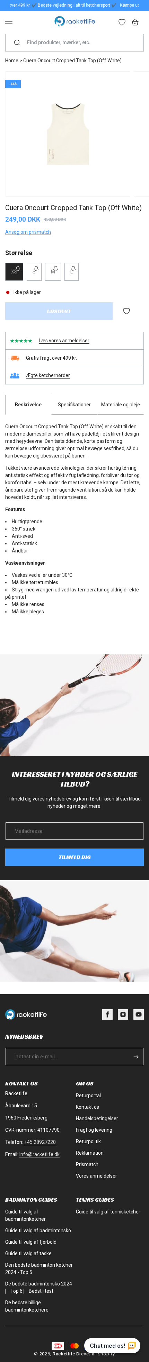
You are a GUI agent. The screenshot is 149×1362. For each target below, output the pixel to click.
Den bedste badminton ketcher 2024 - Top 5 (39, 1268)
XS (17, 275)
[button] (8, 22)
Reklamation (90, 1153)
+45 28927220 (40, 1142)
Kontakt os (87, 1107)
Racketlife (64, 1353)
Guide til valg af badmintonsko (38, 1230)
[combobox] (77, 42)
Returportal (88, 1095)
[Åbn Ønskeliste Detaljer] (122, 23)
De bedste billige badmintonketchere (27, 1306)
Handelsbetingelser (97, 1118)
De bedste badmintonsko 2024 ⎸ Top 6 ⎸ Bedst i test (38, 1287)
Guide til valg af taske (28, 1253)
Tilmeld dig (75, 857)
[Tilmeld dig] (135, 1057)
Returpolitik (88, 1141)
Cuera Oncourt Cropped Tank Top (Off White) (72, 60)
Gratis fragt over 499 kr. (51, 358)
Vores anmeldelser (96, 1176)
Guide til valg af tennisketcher (108, 1211)
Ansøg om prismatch (28, 232)
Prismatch (87, 1164)
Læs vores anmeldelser (64, 340)
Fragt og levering (94, 1130)
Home (11, 60)
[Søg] (17, 43)
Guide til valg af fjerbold (30, 1242)
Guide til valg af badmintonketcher (25, 1215)
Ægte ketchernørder (48, 375)
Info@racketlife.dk (39, 1154)
